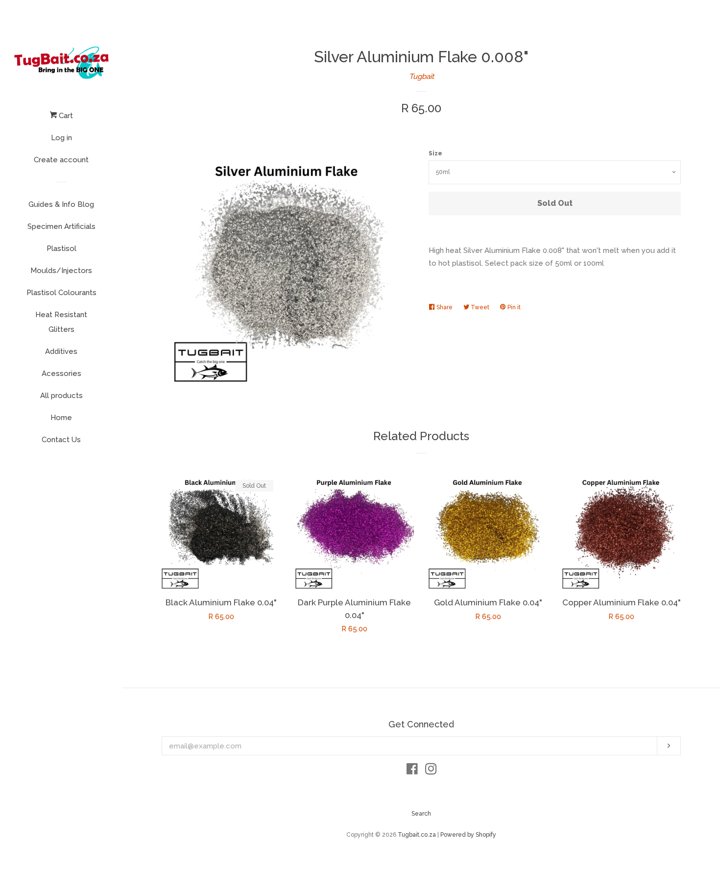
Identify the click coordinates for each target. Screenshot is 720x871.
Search (421, 813)
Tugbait (421, 76)
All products (61, 395)
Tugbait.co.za (417, 834)
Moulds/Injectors (61, 270)
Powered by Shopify (468, 834)
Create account (61, 159)
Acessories (61, 373)
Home (61, 417)
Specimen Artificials (61, 226)
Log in (61, 137)
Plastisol (61, 248)
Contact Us (61, 439)
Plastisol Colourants (61, 292)
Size (435, 153)
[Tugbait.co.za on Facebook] (412, 771)
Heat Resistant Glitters (61, 322)
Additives (61, 351)
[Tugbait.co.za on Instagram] (431, 771)
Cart (65, 115)
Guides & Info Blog (61, 204)
